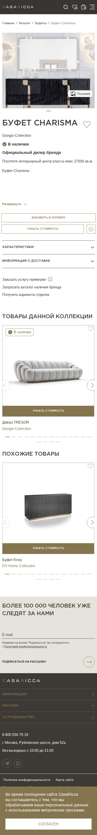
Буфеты (41, 23)
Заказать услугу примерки (24, 279)
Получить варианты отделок (25, 295)
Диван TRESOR (15, 422)
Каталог (24, 23)
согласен (49, 824)
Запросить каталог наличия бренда (31, 287)
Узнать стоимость (42, 229)
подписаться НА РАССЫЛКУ (24, 662)
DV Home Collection (18, 566)
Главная (8, 23)
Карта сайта (65, 780)
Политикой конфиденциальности (25, 646)
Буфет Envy (12, 560)
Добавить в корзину (48, 217)
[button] (39, 579)
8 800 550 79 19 (15, 735)
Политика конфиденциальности (26, 780)
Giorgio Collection (16, 135)
